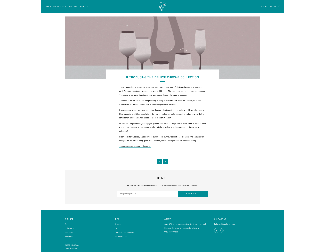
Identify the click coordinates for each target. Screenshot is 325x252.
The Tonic (73, 6)
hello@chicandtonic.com (224, 224)
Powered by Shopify (71, 248)
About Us (84, 6)
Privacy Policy (120, 237)
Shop (46, 6)
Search (117, 224)
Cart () (272, 6)
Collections (58, 6)
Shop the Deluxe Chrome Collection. (135, 146)
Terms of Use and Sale (124, 232)
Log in (263, 6)
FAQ (116, 228)
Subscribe (191, 194)
